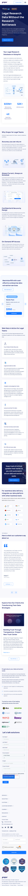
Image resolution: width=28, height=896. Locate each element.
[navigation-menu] (25, 2)
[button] (3, 304)
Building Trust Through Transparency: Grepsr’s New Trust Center (12, 632)
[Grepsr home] (4, 2)
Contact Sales (18, 2)
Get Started (14, 313)
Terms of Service (5, 885)
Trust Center (20, 885)
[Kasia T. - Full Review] (14, 564)
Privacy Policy (13, 885)
